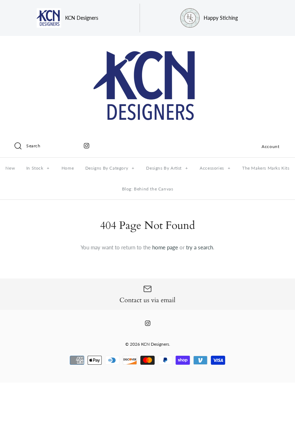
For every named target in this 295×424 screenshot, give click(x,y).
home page (165, 247)
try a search (199, 247)
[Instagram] (86, 145)
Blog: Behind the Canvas (147, 189)
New (10, 168)
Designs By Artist (167, 168)
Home (68, 168)
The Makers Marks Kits (266, 168)
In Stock (38, 168)
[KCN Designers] (147, 47)
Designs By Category (110, 168)
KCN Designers (155, 344)
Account (270, 146)
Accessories (215, 168)
